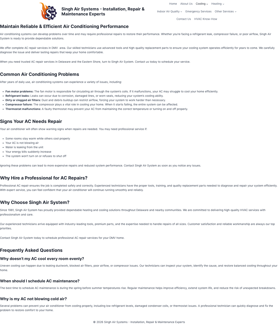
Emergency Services (198, 11)
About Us (186, 3)
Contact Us (183, 19)
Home (173, 3)
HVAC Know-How (205, 19)
